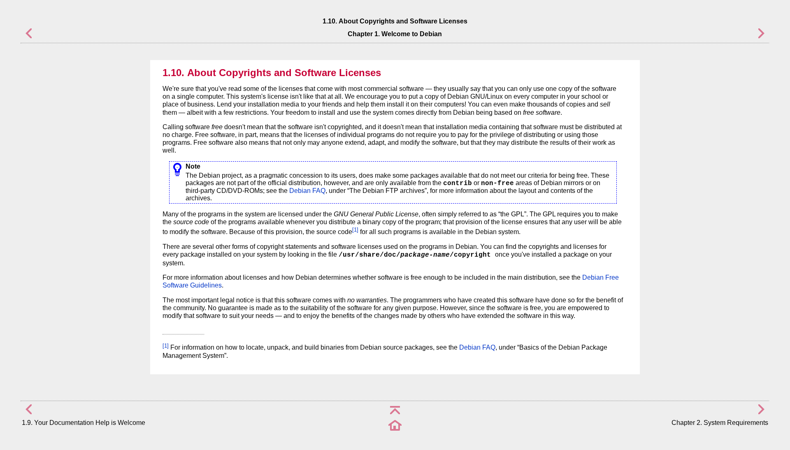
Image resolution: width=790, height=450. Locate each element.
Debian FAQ (307, 190)
